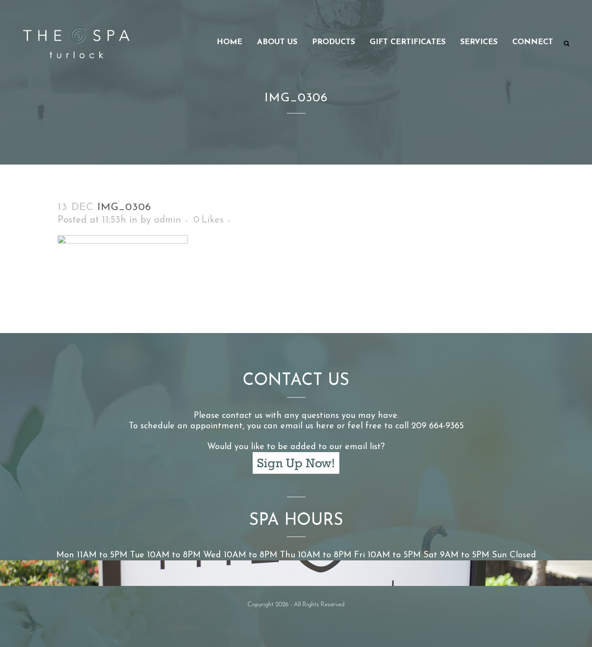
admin (167, 220)
